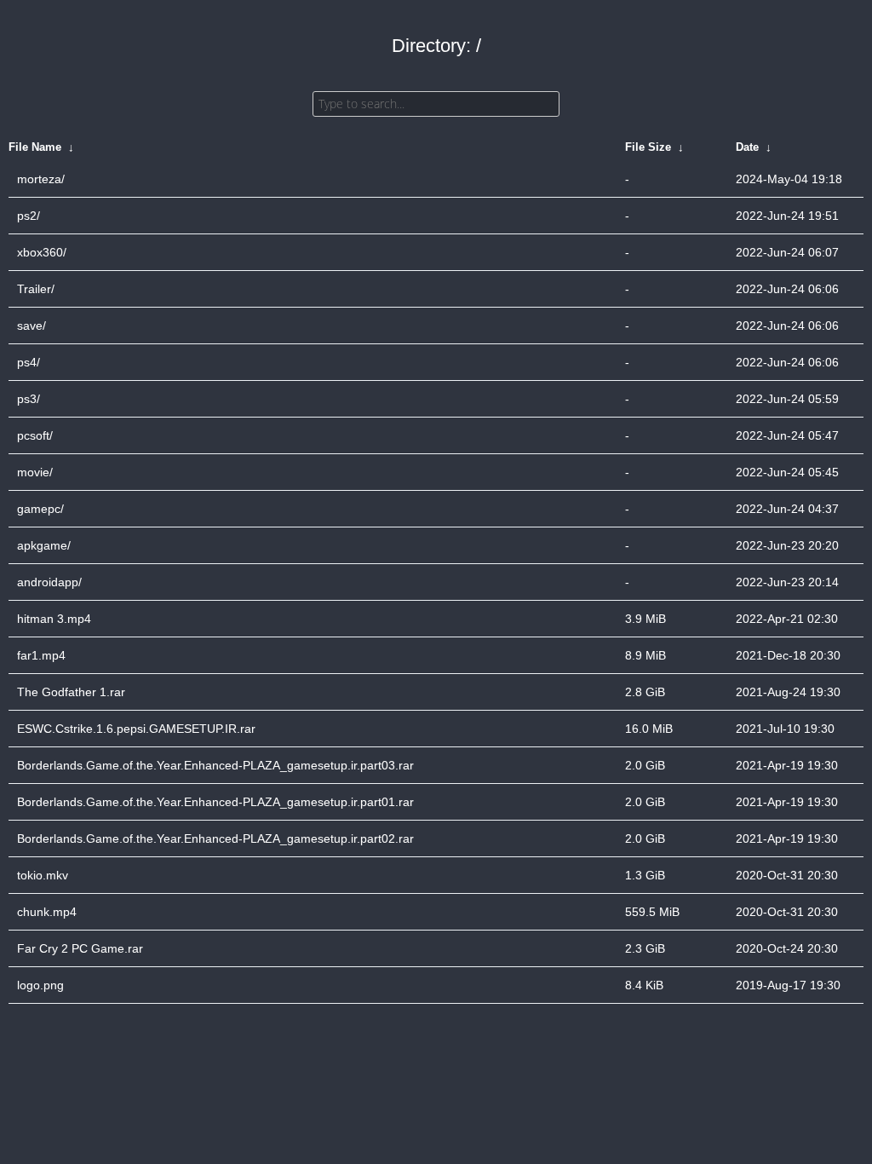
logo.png (40, 985)
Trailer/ (35, 289)
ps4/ (28, 362)
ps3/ (28, 399)
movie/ (35, 472)
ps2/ (28, 215)
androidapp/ (49, 582)
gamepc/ (40, 509)
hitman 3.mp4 (54, 618)
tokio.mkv (42, 875)
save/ (31, 325)
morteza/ (41, 179)
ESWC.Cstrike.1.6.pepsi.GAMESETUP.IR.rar (136, 728)
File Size (648, 147)
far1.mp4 (41, 655)
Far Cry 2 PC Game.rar (80, 948)
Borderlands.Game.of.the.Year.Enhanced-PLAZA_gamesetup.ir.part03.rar (215, 765)
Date (747, 147)
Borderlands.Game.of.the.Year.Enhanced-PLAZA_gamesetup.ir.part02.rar (215, 838)
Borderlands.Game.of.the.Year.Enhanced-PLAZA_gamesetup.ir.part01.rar (215, 802)
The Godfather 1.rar (71, 692)
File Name (35, 147)
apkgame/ (44, 545)
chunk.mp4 (47, 912)
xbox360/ (41, 252)
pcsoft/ (35, 435)
